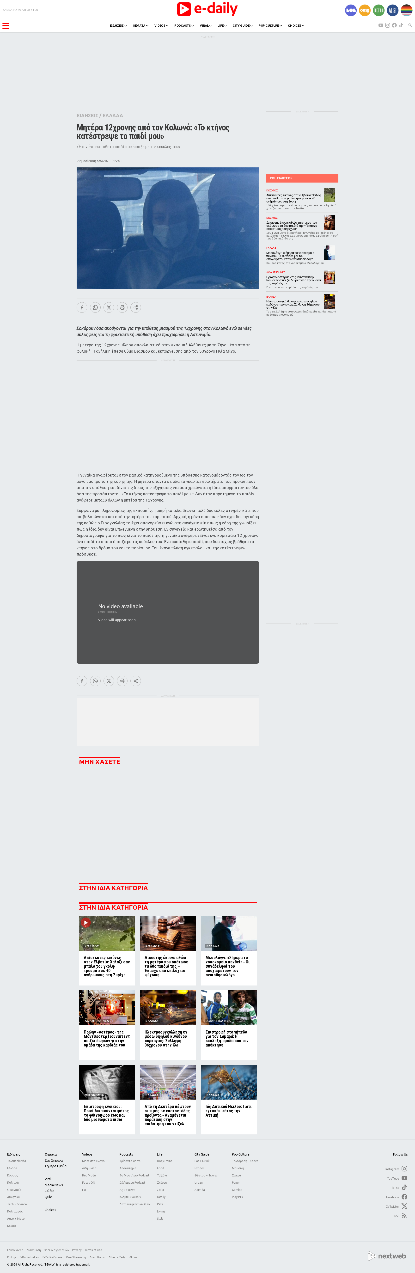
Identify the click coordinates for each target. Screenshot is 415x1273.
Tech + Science (17, 1204)
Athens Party (117, 1257)
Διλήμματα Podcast (132, 1182)
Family (161, 1197)
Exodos (199, 1168)
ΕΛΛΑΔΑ (113, 115)
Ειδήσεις (13, 1154)
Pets (160, 1204)
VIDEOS (159, 25)
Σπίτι (160, 1189)
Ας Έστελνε (127, 1189)
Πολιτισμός (15, 1211)
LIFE (220, 25)
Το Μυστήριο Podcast (134, 1175)
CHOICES (294, 25)
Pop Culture (241, 1154)
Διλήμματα (89, 1168)
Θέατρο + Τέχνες (206, 1175)
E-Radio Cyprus (53, 1257)
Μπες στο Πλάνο (93, 1161)
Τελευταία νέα (16, 1161)
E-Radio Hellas (30, 1257)
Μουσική (238, 1168)
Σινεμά (236, 1175)
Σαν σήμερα (54, 1160)
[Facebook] (82, 307)
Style (160, 1218)
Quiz (48, 1197)
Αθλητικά (13, 1197)
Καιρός (11, 1225)
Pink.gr (12, 1257)
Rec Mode (89, 1175)
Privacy (77, 1250)
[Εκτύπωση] (122, 307)
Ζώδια (49, 1191)
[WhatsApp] (95, 307)
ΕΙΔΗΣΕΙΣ (117, 25)
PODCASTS (182, 25)
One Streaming (76, 1257)
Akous (133, 1257)
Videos (87, 1154)
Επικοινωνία (15, 1250)
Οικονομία (14, 1189)
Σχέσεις (162, 1182)
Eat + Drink (202, 1161)
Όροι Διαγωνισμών (56, 1250)
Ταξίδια (162, 1175)
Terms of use (93, 1250)
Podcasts (126, 1154)
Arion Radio (98, 1257)
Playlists (237, 1197)
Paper (236, 1182)
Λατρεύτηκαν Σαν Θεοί (135, 1204)
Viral (48, 1179)
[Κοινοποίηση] (135, 307)
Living (161, 1211)
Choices (50, 1210)
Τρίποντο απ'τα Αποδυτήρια (130, 1164)
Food (160, 1168)
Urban (199, 1182)
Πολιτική (13, 1182)
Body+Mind (164, 1161)
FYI (84, 1189)
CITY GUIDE (241, 25)
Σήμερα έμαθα (56, 1166)
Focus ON (88, 1182)
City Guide (202, 1154)
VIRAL (204, 25)
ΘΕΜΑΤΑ (139, 25)
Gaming (237, 1189)
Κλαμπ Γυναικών (130, 1197)
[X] (109, 307)
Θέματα (51, 1154)
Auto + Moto (16, 1218)
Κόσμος (12, 1175)
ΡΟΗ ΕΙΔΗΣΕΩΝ (281, 178)
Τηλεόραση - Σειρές (245, 1161)
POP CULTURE (269, 25)
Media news (54, 1185)
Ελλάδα (12, 1168)
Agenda (200, 1189)
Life (160, 1154)
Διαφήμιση (33, 1250)
